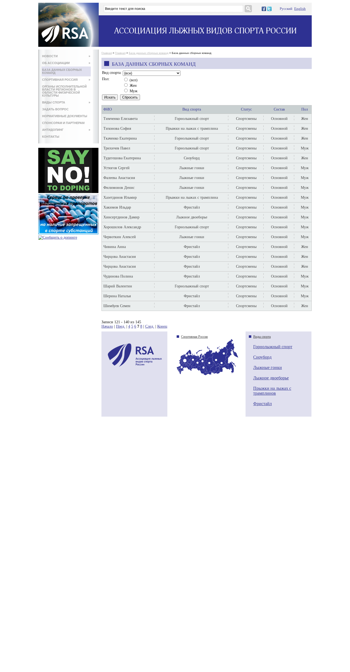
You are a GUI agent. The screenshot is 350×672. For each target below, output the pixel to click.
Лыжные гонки (267, 367)
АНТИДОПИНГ (66, 129)
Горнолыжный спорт (272, 346)
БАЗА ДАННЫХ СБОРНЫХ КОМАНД (62, 71)
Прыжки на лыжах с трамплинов (272, 391)
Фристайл (262, 403)
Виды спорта (262, 337)
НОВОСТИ (66, 56)
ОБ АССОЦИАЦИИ (66, 63)
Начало (107, 326)
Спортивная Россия (194, 337)
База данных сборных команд (148, 52)
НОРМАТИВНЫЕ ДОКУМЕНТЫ (64, 116)
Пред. (120, 326)
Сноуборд (262, 357)
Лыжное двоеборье (271, 378)
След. (149, 326)
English (300, 9)
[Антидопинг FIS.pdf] (68, 192)
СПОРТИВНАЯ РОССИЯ (66, 79)
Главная (106, 52)
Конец (162, 326)
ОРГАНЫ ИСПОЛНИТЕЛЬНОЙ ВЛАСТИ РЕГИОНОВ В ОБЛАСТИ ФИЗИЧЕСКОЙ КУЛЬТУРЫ (64, 91)
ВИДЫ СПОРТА (66, 102)
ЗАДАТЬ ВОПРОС (55, 109)
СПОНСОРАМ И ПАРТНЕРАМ (63, 123)
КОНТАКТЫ (50, 136)
